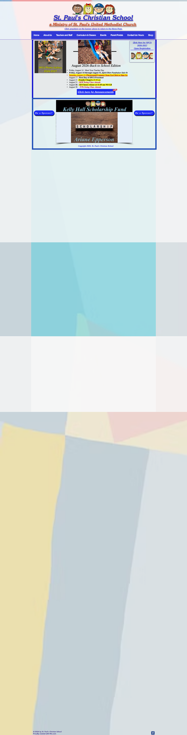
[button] (94, 121)
